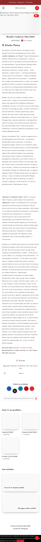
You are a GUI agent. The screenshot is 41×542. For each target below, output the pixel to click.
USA (20, 368)
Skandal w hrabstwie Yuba (20, 366)
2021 (8, 366)
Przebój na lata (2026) (9, 456)
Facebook (29, 2)
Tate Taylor (34, 366)
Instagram (20, 2)
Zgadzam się (20, 541)
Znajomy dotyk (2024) (29, 432)
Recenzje (22, 360)
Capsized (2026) (7, 432)
